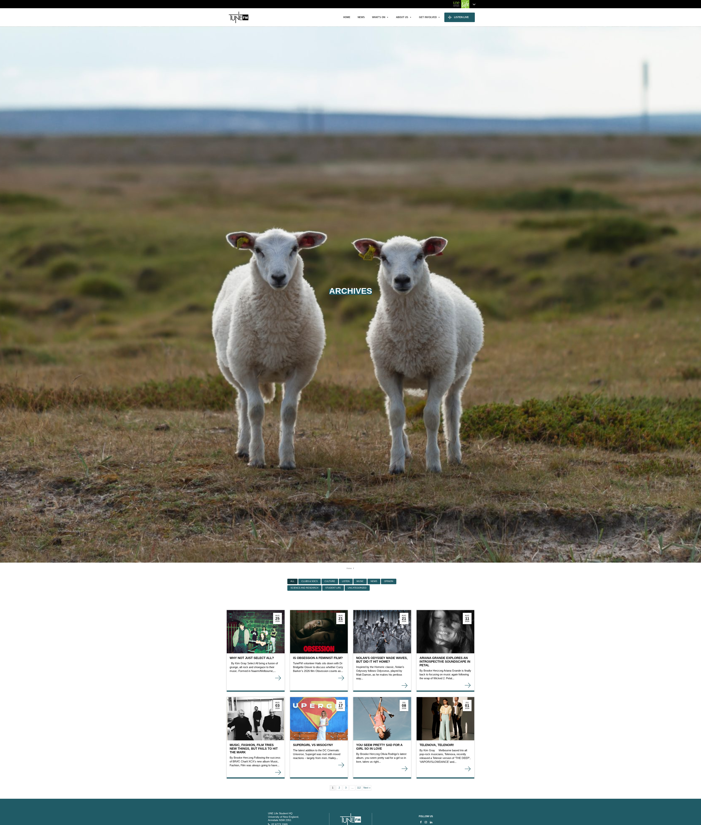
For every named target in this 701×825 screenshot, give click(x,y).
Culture (330, 581)
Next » (366, 787)
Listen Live (461, 17)
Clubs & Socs (309, 581)
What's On (378, 17)
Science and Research (304, 588)
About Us (402, 17)
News (361, 17)
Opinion (388, 581)
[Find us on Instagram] (426, 822)
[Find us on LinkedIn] (431, 822)
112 (359, 787)
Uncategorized (357, 588)
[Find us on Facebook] (421, 822)
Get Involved (428, 17)
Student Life (333, 588)
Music (360, 581)
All (292, 581)
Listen (346, 581)
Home (346, 17)
